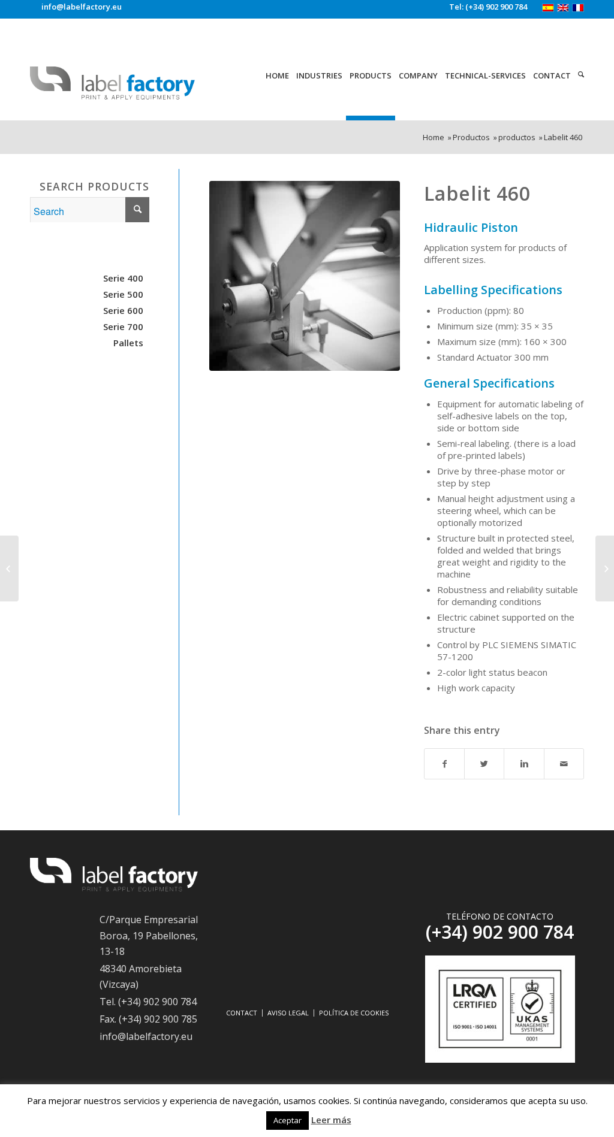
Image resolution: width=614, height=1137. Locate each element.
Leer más (331, 1120)
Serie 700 (123, 326)
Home (433, 137)
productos (516, 137)
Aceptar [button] (287, 1120)
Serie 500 (123, 294)
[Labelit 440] (604, 568)
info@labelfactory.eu (81, 7)
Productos (471, 137)
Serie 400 (123, 278)
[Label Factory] (114, 887)
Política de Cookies (354, 1012)
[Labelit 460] (304, 276)
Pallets (128, 343)
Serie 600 (123, 310)
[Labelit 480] (9, 568)
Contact (241, 1012)
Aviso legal (288, 1012)
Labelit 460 (477, 193)
